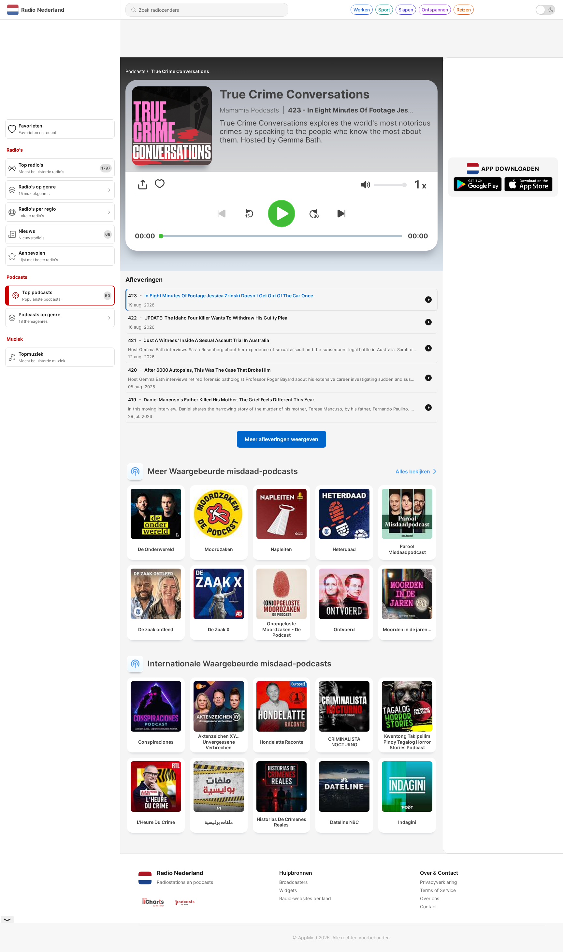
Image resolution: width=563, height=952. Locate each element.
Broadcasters (293, 882)
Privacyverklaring (438, 882)
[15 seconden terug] (249, 213)
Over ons (429, 898)
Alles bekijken (413, 471)
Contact (428, 906)
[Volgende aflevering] (340, 213)
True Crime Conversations (180, 71)
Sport (384, 9)
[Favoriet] (159, 184)
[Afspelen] (281, 213)
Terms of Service (438, 890)
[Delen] (143, 184)
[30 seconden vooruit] (314, 213)
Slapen (405, 9)
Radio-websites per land (305, 898)
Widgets (288, 890)
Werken (362, 9)
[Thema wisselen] (545, 10)
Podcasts (135, 71)
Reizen (463, 9)
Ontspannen (435, 9)
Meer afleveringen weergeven (281, 439)
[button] (365, 184)
